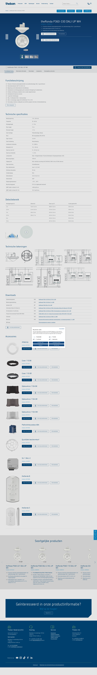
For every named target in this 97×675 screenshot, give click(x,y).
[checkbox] (34, 337)
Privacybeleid (61, 328)
